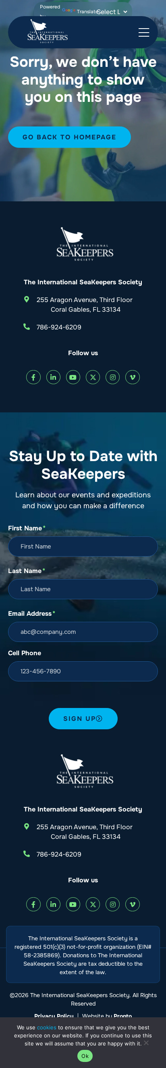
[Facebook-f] (33, 377)
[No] (146, 1045)
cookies (46, 1027)
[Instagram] (113, 377)
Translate (87, 11)
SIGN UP (79, 718)
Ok (85, 1056)
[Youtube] (73, 377)
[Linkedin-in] (53, 377)
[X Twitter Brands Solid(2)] (93, 377)
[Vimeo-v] (132, 377)
